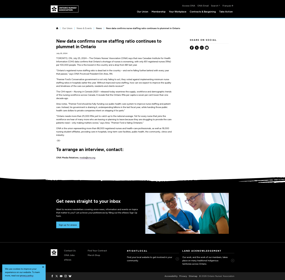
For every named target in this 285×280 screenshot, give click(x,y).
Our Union (142, 11)
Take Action (226, 11)
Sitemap (193, 276)
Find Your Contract (97, 250)
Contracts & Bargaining (203, 11)
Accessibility (171, 276)
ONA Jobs (69, 255)
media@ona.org (87, 157)
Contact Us (70, 250)
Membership (159, 11)
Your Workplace (177, 11)
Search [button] (214, 5)
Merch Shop (94, 255)
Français (226, 5)
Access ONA (188, 5)
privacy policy (26, 275)
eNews (67, 259)
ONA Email (203, 5)
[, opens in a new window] (52, 276)
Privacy (183, 276)
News (99, 28)
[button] (43, 267)
